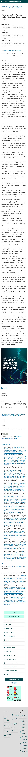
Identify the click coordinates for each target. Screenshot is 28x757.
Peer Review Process (11, 659)
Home (2, 4)
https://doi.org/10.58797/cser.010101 (13, 50)
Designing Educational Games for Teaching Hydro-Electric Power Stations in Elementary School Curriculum (15, 458)
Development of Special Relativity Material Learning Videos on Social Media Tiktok (15, 599)
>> (4, 563)
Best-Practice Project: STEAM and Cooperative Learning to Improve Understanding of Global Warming (15, 449)
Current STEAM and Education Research (13, 1)
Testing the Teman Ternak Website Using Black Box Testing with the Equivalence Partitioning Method (15, 519)
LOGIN (13, 612)
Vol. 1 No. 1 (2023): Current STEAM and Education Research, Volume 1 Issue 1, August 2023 (11, 7)
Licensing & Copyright (11, 667)
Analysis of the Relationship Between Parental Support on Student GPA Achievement (14, 532)
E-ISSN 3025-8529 (10, 621)
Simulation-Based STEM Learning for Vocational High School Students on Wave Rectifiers (15, 544)
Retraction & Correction (11, 663)
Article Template (10, 640)
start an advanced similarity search (16, 566)
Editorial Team (9, 628)
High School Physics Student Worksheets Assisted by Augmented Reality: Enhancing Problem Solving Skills (14, 506)
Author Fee (8, 644)
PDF (4, 388)
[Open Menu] (1, 1)
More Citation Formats (7, 407)
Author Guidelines (10, 636)
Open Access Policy (10, 655)
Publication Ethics (10, 647)
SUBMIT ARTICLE (13, 616)
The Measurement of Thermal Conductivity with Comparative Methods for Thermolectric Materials (14, 553)
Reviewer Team (9, 632)
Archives (7, 4)
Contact (8, 674)
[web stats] (14, 683)
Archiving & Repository (11, 670)
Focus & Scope (9, 624)
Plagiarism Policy (10, 651)
